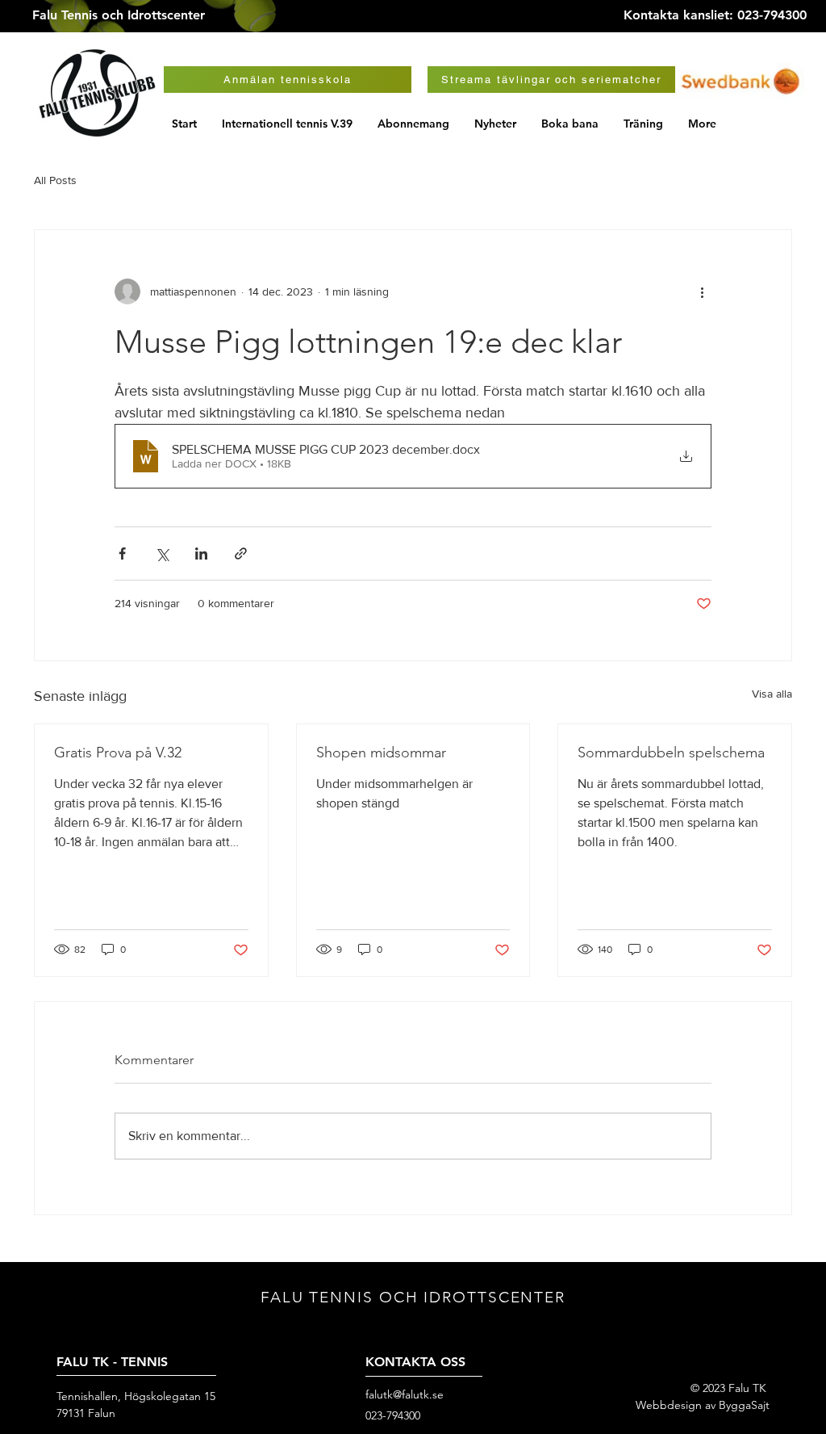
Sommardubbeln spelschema (671, 752)
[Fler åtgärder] (701, 291)
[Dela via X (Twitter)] (161, 553)
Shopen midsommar (381, 752)
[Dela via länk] (240, 553)
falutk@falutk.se (404, 1394)
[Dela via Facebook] (122, 553)
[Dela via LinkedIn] (201, 553)
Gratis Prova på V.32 (117, 752)
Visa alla (772, 693)
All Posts (55, 180)
